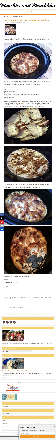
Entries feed (4, 423)
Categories (27, 11)
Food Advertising (12, 307)
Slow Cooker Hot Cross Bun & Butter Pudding (26, 20)
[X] (2, 218)
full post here (11, 375)
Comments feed (5, 426)
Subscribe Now (37, 436)
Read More (11, 345)
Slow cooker (12, 298)
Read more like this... (7, 377)
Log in (3, 420)
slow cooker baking (19, 298)
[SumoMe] (2, 229)
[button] (37, 427)
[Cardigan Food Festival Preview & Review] (13, 341)
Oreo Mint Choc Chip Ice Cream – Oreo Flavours (16, 371)
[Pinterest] (2, 222)
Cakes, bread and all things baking (16, 297)
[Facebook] (2, 214)
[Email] (2, 225)
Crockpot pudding (36, 297)
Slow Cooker (26, 297)
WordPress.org (5, 429)
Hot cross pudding (44, 297)
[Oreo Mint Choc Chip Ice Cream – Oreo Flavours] (13, 369)
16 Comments (24, 22)
